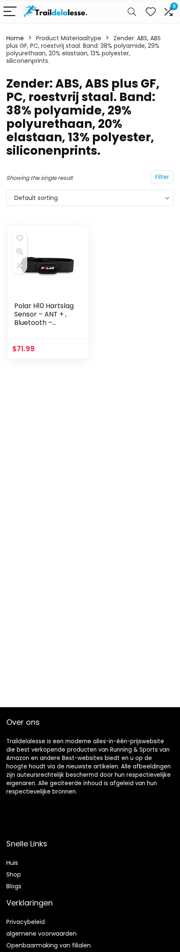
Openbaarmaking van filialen (48, 945)
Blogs (13, 886)
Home (15, 38)
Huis (12, 863)
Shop (13, 874)
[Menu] (10, 12)
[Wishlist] (151, 12)
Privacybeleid (25, 922)
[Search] (132, 12)
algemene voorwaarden (41, 933)
